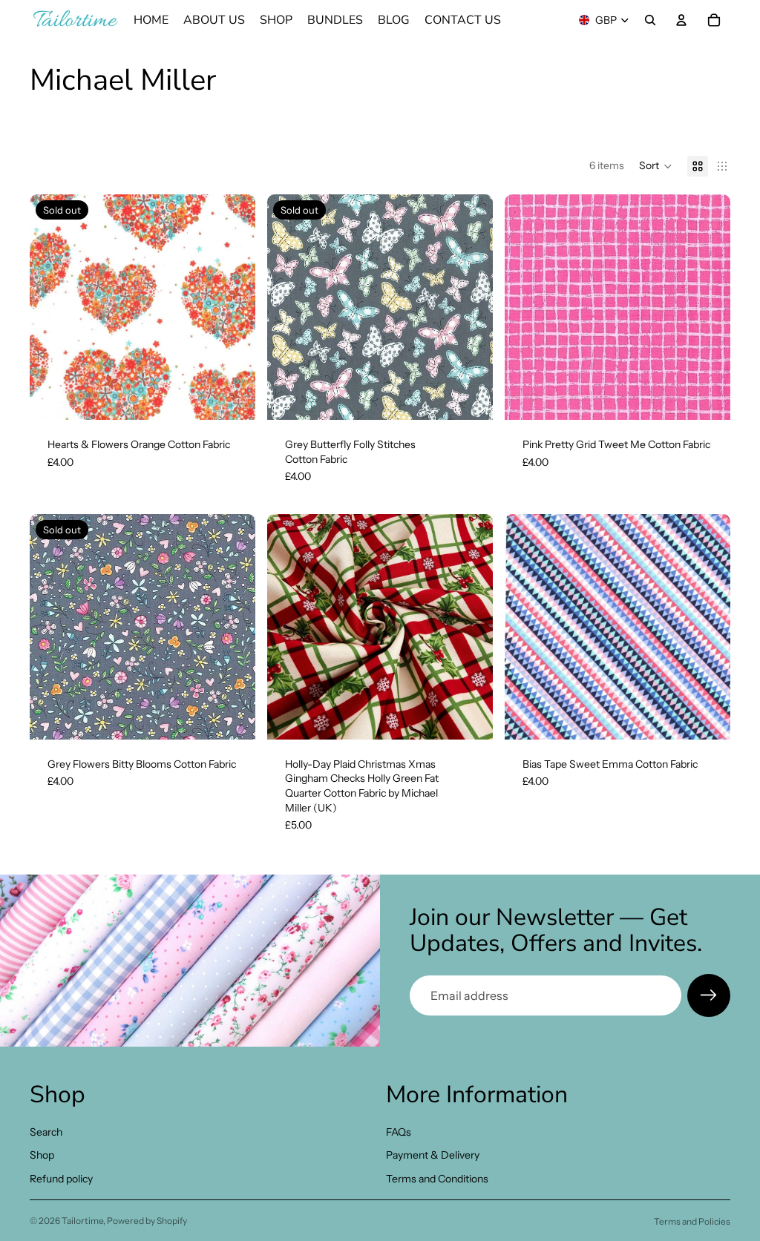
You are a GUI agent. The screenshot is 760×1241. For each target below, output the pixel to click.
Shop (42, 1155)
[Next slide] (470, 626)
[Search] (650, 20)
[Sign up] (708, 995)
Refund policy (61, 1178)
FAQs (398, 1132)
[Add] (707, 397)
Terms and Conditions (437, 1178)
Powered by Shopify (147, 1220)
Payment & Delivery (432, 1155)
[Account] (681, 20)
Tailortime (82, 1220)
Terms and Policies (692, 1221)
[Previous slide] (289, 626)
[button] (655, 166)
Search (46, 1132)
